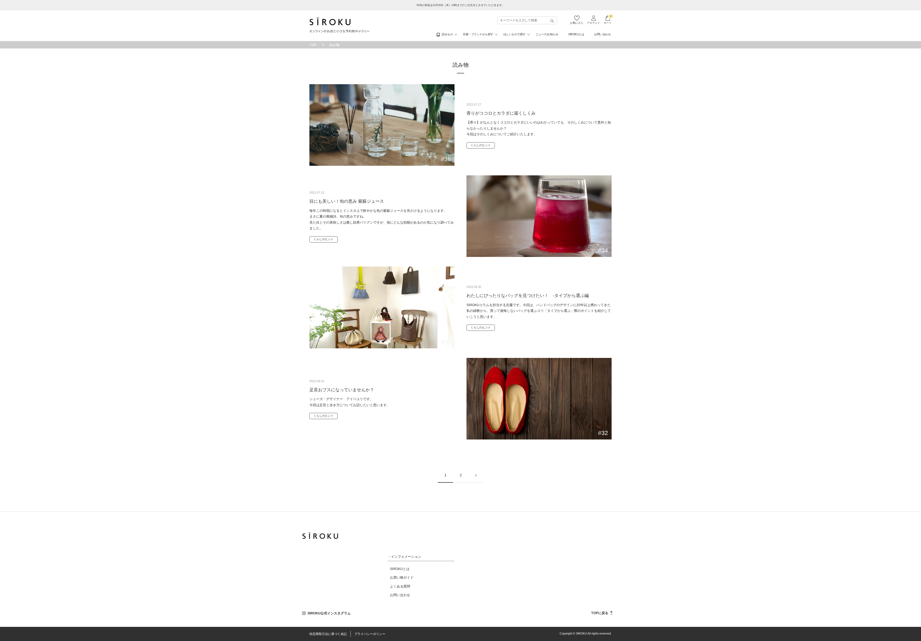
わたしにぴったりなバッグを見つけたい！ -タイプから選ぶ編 (527, 295)
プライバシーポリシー (369, 634)
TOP (312, 45)
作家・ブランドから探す (478, 34)
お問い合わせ (602, 34)
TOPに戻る (600, 613)
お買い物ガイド (401, 577)
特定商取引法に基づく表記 (328, 634)
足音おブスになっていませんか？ (341, 389)
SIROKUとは (576, 34)
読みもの (447, 34)
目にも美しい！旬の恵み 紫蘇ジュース (346, 201)
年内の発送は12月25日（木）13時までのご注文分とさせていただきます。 (460, 5)
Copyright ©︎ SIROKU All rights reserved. (586, 633)
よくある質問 (400, 586)
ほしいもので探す (514, 34)
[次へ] (475, 475)
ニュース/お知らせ (547, 34)
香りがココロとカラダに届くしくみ (501, 113)
